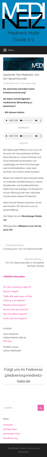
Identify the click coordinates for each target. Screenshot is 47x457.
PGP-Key (7, 341)
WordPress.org (10, 438)
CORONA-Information (14, 276)
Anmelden (8, 425)
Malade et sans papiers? (14, 305)
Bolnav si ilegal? (11, 291)
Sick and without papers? (15, 314)
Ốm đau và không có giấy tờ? (17, 287)
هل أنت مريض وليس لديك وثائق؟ (17, 296)
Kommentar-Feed (11, 433)
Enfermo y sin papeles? (14, 300)
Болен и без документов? (16, 309)
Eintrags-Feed (10, 429)
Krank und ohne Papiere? (15, 318)
